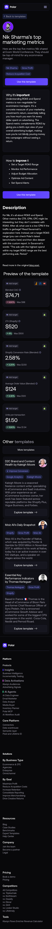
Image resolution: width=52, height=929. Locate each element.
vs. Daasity (8, 899)
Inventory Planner (11, 708)
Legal (5, 852)
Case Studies (9, 827)
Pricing (6, 880)
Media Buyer (9, 705)
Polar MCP (8, 711)
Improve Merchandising (14, 795)
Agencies (7, 767)
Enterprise (7, 770)
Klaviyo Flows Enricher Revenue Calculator (23, 921)
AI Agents (10, 691)
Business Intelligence (13, 673)
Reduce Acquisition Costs (15, 786)
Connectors (8, 725)
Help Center (8, 836)
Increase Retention (12, 789)
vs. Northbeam (10, 896)
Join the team (9, 846)
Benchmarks (9, 830)
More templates (26, 449)
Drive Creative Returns (13, 798)
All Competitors (10, 890)
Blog (5, 824)
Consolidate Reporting (13, 792)
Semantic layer (10, 731)
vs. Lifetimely (9, 911)
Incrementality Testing (13, 676)
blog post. (34, 265)
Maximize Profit (10, 783)
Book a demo (9, 877)
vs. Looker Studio (11, 908)
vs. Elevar (7, 902)
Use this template (26, 81)
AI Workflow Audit (11, 714)
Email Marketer (10, 698)
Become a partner (11, 849)
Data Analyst (9, 702)
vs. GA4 (6, 905)
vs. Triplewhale (10, 893)
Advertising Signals (12, 687)
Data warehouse (10, 728)
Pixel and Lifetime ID (12, 734)
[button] (45, 7)
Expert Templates (11, 833)
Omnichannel (9, 773)
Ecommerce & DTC (12, 764)
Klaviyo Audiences (11, 684)
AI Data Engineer (11, 695)
